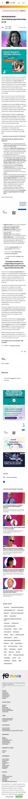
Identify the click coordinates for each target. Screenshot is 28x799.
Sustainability (7, 657)
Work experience (8, 663)
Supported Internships (18, 654)
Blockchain (6, 613)
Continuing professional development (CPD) (12, 619)
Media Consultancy (6, 742)
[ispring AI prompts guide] (14, 459)
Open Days (4, 780)
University (14, 660)
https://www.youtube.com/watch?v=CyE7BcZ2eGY (14, 136)
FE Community (5, 693)
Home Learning (7, 631)
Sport (5, 654)
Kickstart (6, 634)
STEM (10, 654)
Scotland (20, 649)
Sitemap (4, 698)
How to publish (5, 759)
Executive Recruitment (7, 719)
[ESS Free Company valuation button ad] (14, 397)
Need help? (4, 768)
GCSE (20, 629)
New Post (4, 761)
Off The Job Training (12, 646)
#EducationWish (8, 248)
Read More (21, 794)
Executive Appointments (7, 718)
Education (4, 705)
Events (3, 764)
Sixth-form (11, 652)
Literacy (16, 637)
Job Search (4, 721)
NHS (5, 646)
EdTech (3, 706)
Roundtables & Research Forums (9, 781)
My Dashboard (5, 762)
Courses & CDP (5, 777)
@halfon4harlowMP (13, 247)
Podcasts (4, 750)
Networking (4, 778)
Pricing (3, 737)
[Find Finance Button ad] (14, 412)
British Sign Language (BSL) (17, 613)
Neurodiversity (18, 643)
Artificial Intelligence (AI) (9, 610)
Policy (21, 646)
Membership (5, 766)
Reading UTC (9, 324)
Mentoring (6, 643)
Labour (11, 634)
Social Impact (5, 711)
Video (3, 752)
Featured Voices (5, 729)
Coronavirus (6, 623)
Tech (19, 657)
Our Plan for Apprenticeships (16, 271)
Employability (5, 707)
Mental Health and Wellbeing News (12, 640)
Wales (20, 660)
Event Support (5, 744)
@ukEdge (18, 256)
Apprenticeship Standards (17, 607)
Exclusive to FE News (15, 345)
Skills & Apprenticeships (7, 710)
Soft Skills (18, 652)
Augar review (20, 610)
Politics (5, 649)
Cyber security (15, 623)
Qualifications (12, 649)
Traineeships (7, 660)
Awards (4, 775)
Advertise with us (6, 695)
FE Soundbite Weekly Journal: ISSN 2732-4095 (12, 730)
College (5, 616)
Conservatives (12, 616)
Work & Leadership (6, 709)
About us (4, 690)
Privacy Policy (5, 697)
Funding (15, 629)
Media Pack (4, 738)
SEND (5, 652)
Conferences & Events (7, 776)
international (16, 631)
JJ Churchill (23, 293)
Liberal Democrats (19, 634)
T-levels (14, 657)
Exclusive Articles (6, 728)
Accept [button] (19, 796)
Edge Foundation (18, 80)
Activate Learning (21, 319)
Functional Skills (7, 629)
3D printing (6, 607)
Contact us (4, 691)
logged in (13, 378)
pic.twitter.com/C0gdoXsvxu (11, 253)
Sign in (23, 2)
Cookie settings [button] (9, 796)
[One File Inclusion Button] (14, 444)
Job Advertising (5, 741)
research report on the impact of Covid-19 (14, 309)
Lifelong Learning (8, 637)
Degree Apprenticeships (9, 626)
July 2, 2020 (8, 28)
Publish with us (5, 694)
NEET (12, 643)
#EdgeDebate (18, 251)
